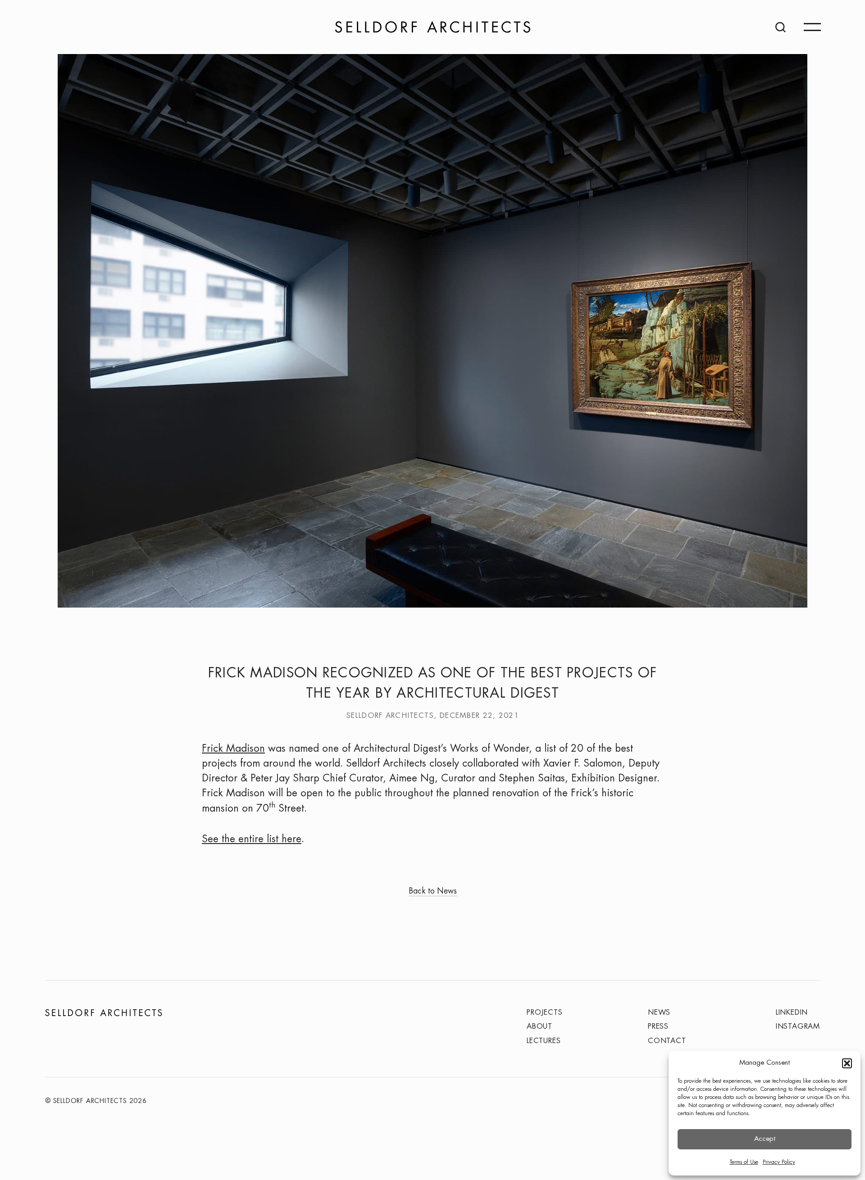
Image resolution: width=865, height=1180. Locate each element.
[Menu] (812, 27)
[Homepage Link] (433, 27)
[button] (846, 1063)
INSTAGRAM (798, 1026)
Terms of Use (744, 1162)
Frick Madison (233, 749)
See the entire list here (251, 839)
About (539, 1026)
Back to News (433, 891)
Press (658, 1026)
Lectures (543, 1041)
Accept (764, 1139)
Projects (544, 1013)
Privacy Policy (779, 1162)
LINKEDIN (792, 1013)
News (659, 1013)
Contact (667, 1041)
